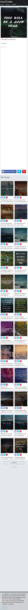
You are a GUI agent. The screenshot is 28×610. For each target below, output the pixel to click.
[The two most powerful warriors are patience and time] (7, 211)
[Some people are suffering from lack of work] (21, 352)
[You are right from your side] (21, 422)
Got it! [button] (4, 607)
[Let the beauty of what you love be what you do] (21, 188)
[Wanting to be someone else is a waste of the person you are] (21, 282)
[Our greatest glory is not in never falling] (21, 328)
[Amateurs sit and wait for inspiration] (7, 398)
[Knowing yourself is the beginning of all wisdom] (21, 235)
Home (1, 4)
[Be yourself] (21, 211)
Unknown (3, 43)
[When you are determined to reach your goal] (7, 375)
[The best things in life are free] (7, 188)
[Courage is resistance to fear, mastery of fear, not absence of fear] (7, 258)
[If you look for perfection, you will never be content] (7, 235)
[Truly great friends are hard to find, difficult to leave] (21, 445)
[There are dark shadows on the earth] (21, 375)
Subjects (14, 4)
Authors (7, 4)
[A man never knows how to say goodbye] (7, 445)
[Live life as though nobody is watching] (21, 305)
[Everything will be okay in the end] (21, 398)
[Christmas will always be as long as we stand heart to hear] (7, 352)
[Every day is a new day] (7, 422)
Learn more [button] (11, 604)
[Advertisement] (14, 108)
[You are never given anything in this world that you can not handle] (7, 328)
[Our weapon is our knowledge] (7, 282)
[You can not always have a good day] (7, 305)
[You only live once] (21, 258)
